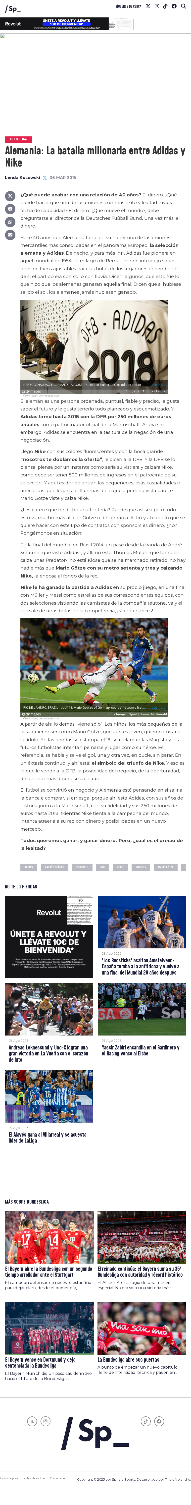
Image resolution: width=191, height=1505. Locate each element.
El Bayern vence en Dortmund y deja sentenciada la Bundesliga (40, 1363)
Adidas (29, 867)
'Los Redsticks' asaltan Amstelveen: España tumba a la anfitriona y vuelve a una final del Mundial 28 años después (141, 967)
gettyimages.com (49, 395)
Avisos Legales (9, 1478)
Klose (120, 867)
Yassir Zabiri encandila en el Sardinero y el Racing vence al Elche (141, 1051)
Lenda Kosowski (22, 177)
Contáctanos (57, 1478)
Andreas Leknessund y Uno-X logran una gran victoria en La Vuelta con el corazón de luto (48, 1054)
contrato (82, 867)
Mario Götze (165, 867)
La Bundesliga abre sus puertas (128, 1360)
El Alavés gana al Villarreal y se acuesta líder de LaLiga (48, 1138)
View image (30, 395)
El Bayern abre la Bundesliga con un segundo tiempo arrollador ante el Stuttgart (48, 1272)
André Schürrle (54, 867)
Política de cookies (34, 1478)
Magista (141, 867)
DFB (102, 867)
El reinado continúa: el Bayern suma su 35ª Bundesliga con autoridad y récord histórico (140, 1272)
